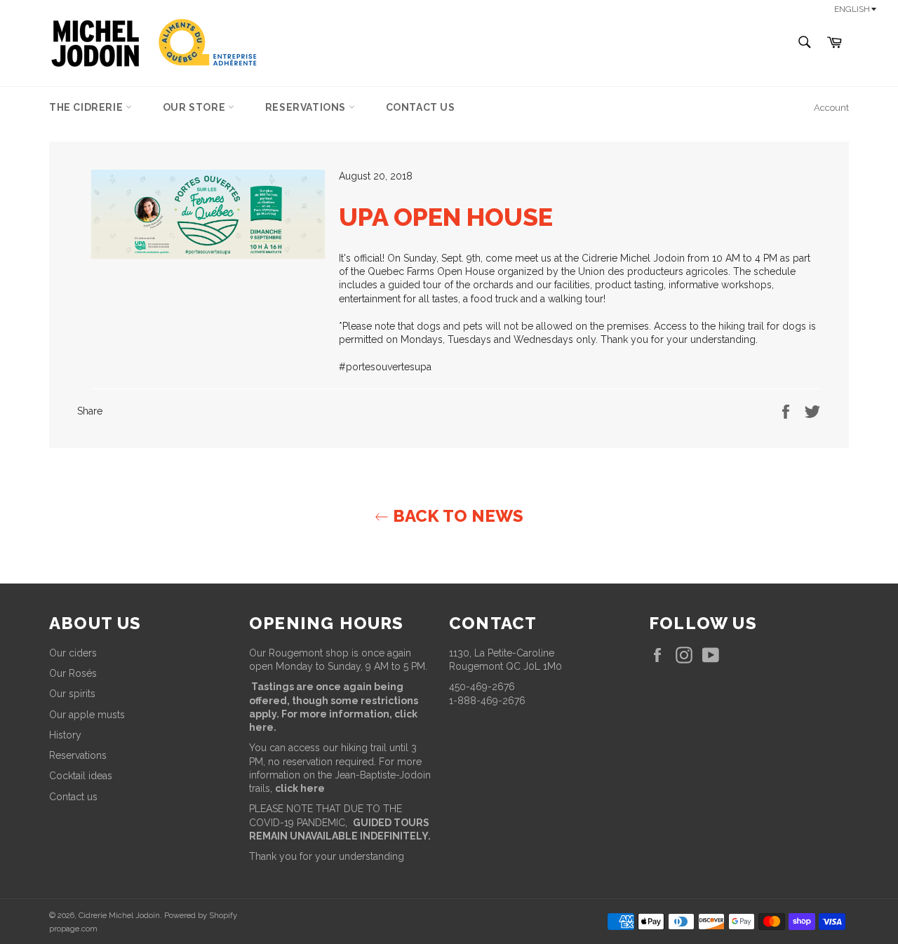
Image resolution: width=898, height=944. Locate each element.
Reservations (307, 107)
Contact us (420, 107)
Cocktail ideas (80, 775)
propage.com (73, 928)
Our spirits (72, 693)
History (65, 735)
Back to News (456, 516)
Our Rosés (73, 673)
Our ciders (73, 653)
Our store (195, 107)
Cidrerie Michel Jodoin (119, 915)
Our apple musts (87, 714)
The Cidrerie (87, 107)
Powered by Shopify (200, 915)
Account (831, 107)
